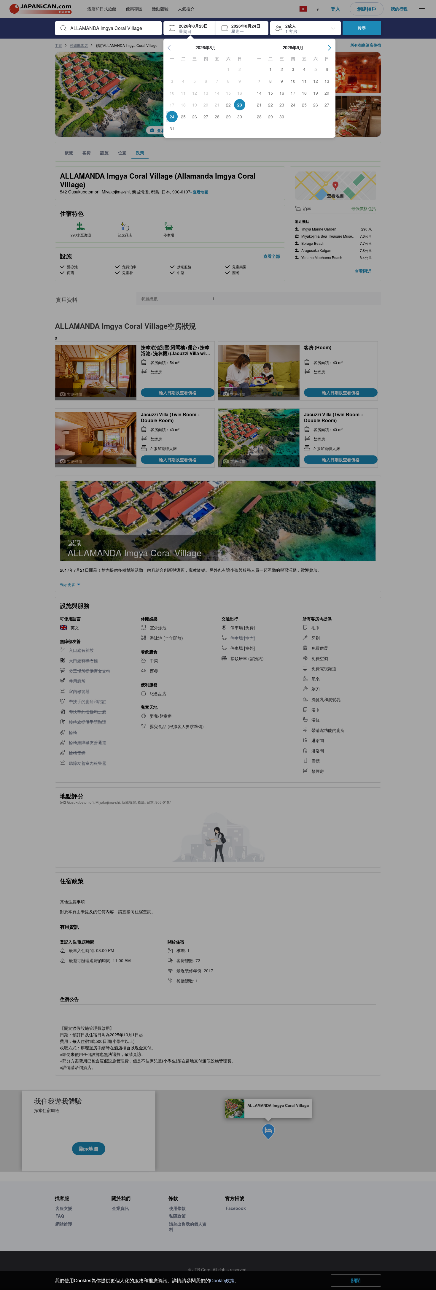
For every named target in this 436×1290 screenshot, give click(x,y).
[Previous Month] (169, 47)
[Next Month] (329, 47)
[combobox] (113, 28)
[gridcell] (228, 69)
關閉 (356, 1280)
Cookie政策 (222, 1280)
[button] (189, 28)
